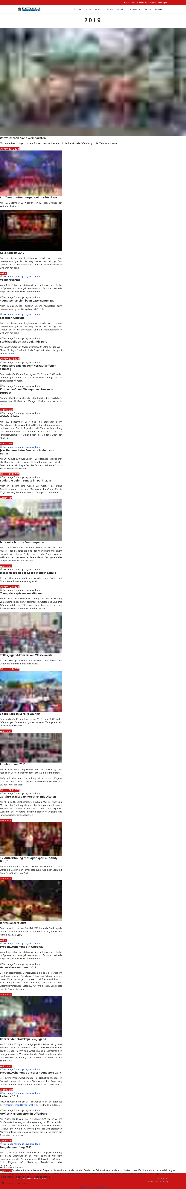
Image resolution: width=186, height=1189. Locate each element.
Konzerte (134, 9)
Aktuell (120, 9)
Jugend (110, 9)
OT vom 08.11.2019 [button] (9, 358)
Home (88, 9)
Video (11, 353)
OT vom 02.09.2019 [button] (9, 474)
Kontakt (158, 9)
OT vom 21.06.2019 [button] (9, 790)
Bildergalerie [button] (6, 409)
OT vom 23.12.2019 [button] (9, 148)
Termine (147, 9)
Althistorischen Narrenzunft (18, 1104)
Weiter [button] (3, 273)
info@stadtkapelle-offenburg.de (154, 2)
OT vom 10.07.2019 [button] (9, 669)
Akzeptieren (8, 1183)
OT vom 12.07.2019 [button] (9, 586)
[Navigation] (167, 9)
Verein (97, 9)
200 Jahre (77, 9)
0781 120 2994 (132, 2)
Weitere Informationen (93, 1187)
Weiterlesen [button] (6, 497)
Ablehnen (23, 1183)
